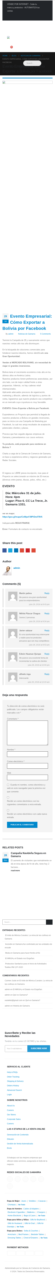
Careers (10, 1110)
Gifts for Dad (29, 1223)
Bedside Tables (37, 1234)
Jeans (23, 1201)
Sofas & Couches (31, 1231)
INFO (13, 17)
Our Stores (11, 1115)
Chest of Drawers (31, 1238)
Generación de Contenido (18, 1135)
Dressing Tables (14, 1238)
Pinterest (28, 550)
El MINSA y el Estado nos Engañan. (20, 958)
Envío (9, 1148)
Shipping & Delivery (15, 1081)
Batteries (31, 1212)
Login (9, 1095)
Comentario (12, 719)
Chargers (41, 1212)
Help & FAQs (12, 1072)
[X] (14, 24)
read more (15, 870)
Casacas (42, 1201)
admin (10, 334)
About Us (11, 1106)
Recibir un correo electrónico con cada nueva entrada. (27, 815)
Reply (47, 593)
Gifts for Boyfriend (37, 1220)
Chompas (12, 1205)
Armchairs (12, 1234)
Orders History (13, 1086)
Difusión (10, 1139)
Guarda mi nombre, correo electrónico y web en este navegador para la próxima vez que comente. (26, 788)
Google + (22, 550)
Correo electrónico (15, 761)
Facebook (4, 550)
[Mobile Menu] (10, 32)
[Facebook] (9, 24)
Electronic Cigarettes (16, 1212)
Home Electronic (14, 1215)
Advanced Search (14, 1090)
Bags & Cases (30, 1215)
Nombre (11, 750)
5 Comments (45, 334)
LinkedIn (16, 550)
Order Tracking (13, 1077)
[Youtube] (24, 24)
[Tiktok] (34, 24)
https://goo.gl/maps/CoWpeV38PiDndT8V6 (22, 517)
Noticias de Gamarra (26, 334)
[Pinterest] (19, 24)
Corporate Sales (14, 1119)
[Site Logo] (25, 41)
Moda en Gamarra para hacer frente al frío (22, 953)
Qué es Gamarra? (20, 995)
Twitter (10, 550)
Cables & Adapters (31, 1209)
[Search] (49, 922)
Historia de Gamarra (21, 1006)
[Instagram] (29, 24)
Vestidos (32, 1201)
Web (9, 773)
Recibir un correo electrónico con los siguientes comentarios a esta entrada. (24, 803)
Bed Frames (23, 1234)
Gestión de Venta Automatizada (20, 1144)
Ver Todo (21, 1205)
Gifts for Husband (15, 1223)
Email (33, 550)
